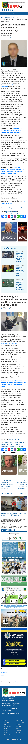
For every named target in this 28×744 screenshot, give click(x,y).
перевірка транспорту (9, 446)
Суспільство (7, 726)
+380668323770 (9, 710)
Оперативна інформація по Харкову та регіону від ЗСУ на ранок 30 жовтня (7, 484)
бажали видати (6, 435)
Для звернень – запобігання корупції (20, 722)
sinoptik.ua (18, 682)
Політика (6, 722)
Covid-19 (5, 724)
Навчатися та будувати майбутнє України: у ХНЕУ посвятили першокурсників (13, 515)
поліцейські (5, 213)
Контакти (19, 732)
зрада (15, 211)
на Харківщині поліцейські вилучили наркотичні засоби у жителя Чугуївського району (13, 383)
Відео (5, 732)
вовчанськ (8, 211)
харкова (23, 213)
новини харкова (14, 444)
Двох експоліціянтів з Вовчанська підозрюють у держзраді (22, 484)
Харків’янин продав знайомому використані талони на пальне (20, 271)
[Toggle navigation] (14, 13)
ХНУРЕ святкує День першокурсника (12, 523)
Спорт (5, 728)
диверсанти (9, 442)
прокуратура (15, 213)
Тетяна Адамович (10, 37)
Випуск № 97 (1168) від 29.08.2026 (14, 573)
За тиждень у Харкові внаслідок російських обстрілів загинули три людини (20, 286)
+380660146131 (9, 699)
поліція (20, 446)
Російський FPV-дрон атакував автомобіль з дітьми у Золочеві (20, 257)
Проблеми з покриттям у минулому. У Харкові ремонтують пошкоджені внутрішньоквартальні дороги (13, 520)
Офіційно (6, 730)
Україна (5, 720)
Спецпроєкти (7, 734)
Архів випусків (22, 493)
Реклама (18, 730)
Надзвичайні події (9, 17)
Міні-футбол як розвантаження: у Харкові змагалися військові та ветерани (14, 527)
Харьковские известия (9, 343)
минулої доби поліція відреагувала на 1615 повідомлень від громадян (12, 130)
